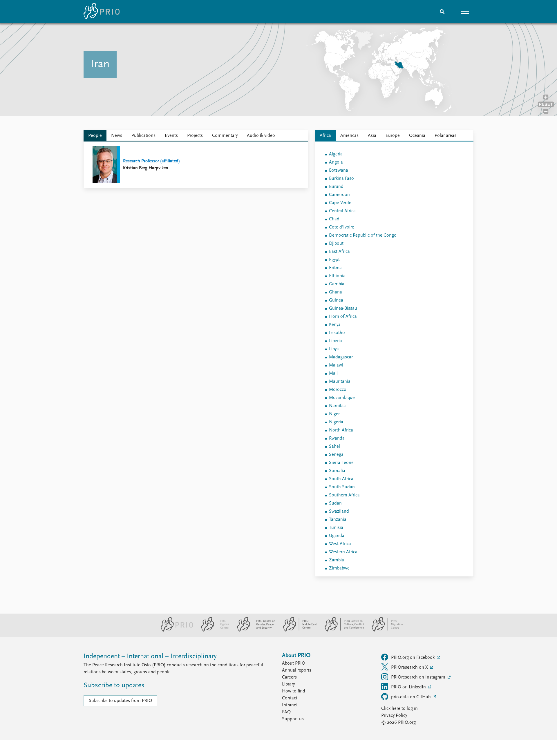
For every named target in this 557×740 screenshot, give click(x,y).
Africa (325, 135)
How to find (293, 691)
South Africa (341, 479)
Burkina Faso (341, 178)
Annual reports (296, 670)
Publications (143, 135)
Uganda (336, 536)
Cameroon (339, 195)
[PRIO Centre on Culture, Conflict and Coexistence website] (342, 630)
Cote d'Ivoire (341, 227)
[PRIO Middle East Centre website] (297, 630)
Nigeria (336, 422)
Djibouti (337, 243)
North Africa (341, 430)
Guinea (336, 300)
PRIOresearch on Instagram (418, 677)
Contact (289, 698)
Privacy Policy (394, 715)
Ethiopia (337, 276)
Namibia (337, 406)
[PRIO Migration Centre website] (384, 630)
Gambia (336, 284)
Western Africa (343, 552)
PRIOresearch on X (410, 667)
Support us (293, 719)
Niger (334, 414)
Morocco (337, 389)
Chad (334, 219)
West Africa (340, 544)
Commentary (225, 135)
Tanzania (337, 519)
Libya (334, 349)
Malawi (336, 365)
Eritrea (335, 268)
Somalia (337, 471)
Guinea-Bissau (343, 308)
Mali (333, 373)
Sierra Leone (341, 462)
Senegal (337, 454)
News (116, 135)
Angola (336, 162)
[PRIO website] (174, 630)
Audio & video (261, 135)
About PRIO (293, 663)
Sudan (335, 503)
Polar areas (445, 135)
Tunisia (336, 527)
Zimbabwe (339, 568)
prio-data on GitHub (411, 697)
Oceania (417, 135)
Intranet (290, 705)
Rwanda (337, 438)
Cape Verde (340, 203)
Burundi (337, 186)
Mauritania (339, 381)
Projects (195, 135)
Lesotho (337, 333)
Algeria (336, 154)
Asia (372, 135)
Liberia (335, 341)
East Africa (339, 251)
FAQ (286, 712)
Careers (289, 677)
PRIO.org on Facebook (413, 657)
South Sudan (342, 487)
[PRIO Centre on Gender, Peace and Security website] (254, 630)
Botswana (338, 170)
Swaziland (339, 511)
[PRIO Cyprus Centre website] (213, 630)
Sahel (334, 446)
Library (288, 684)
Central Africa (342, 211)
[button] (465, 11)
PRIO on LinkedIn (409, 687)
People (95, 135)
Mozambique (342, 398)
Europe (393, 135)
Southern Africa (344, 495)
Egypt (334, 259)
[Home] (102, 11)
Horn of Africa (343, 316)
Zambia (336, 560)
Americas (349, 135)
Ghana (335, 292)
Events (171, 135)
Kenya (335, 324)
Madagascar (341, 357)
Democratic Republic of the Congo (363, 235)
